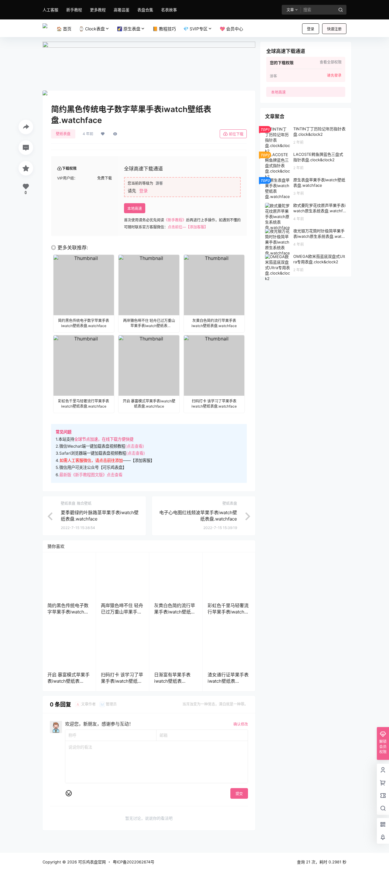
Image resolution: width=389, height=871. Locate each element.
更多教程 (98, 9)
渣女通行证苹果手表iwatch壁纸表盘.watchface (228, 681)
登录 (310, 29)
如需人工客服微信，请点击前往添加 (91, 460)
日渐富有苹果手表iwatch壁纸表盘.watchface (172, 681)
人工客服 (50, 9)
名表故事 (169, 9)
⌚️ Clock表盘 (92, 28)
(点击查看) (134, 446)
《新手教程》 (175, 220)
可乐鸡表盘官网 (91, 861)
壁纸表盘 (63, 134)
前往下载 (236, 134)
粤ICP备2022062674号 (133, 861)
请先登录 (334, 75)
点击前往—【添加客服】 (188, 227)
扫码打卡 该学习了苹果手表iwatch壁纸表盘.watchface (122, 681)
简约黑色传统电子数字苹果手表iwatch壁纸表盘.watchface (68, 612)
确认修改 (240, 724)
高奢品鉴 (121, 9)
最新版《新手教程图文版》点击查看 (90, 474)
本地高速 (134, 208)
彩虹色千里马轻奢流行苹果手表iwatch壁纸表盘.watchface (228, 612)
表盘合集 (145, 9)
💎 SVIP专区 (195, 28)
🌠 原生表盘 (128, 28)
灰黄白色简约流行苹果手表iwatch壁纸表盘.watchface (174, 612)
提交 (239, 793)
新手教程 (74, 9)
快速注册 (334, 29)
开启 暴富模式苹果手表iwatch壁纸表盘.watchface (68, 681)
